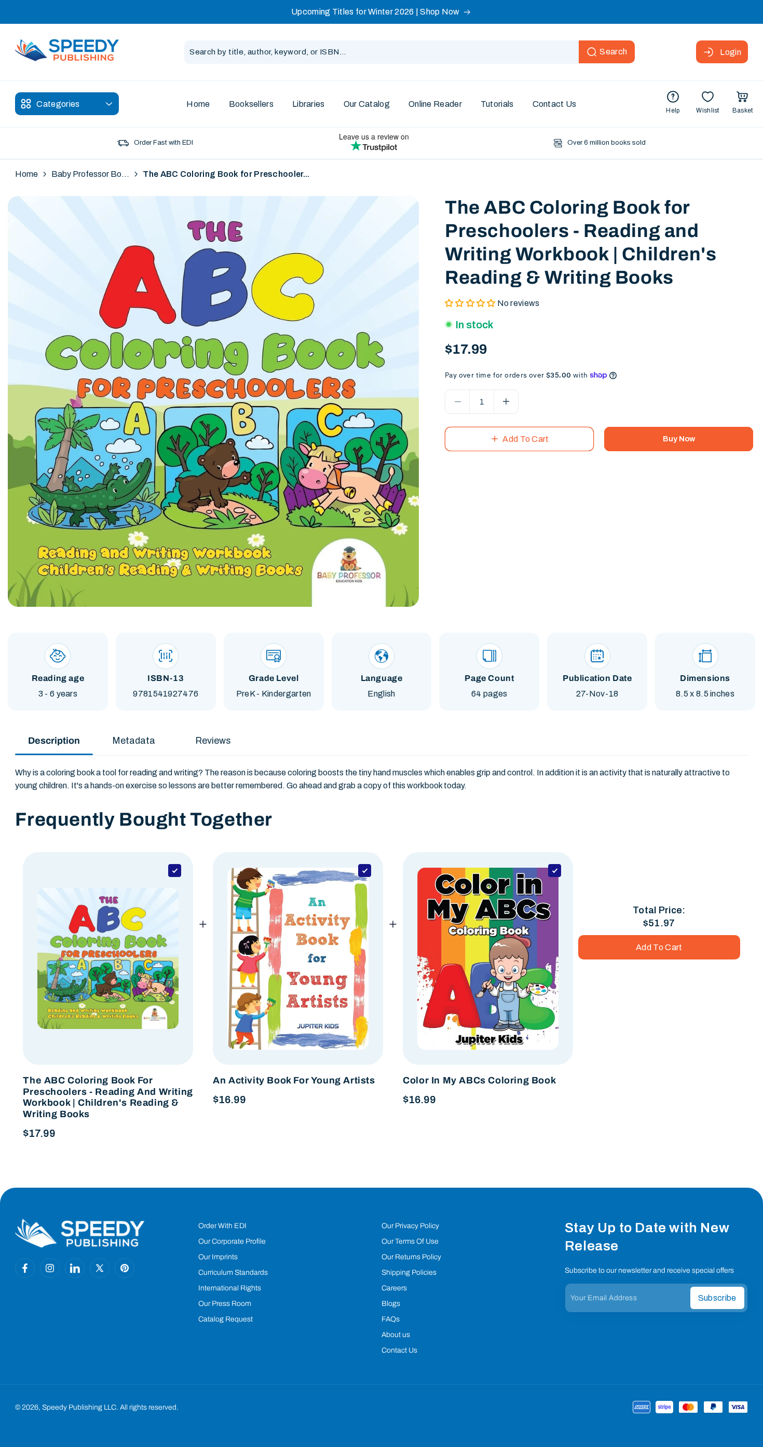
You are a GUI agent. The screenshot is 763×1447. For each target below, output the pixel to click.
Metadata (133, 740)
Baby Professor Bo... (90, 174)
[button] (742, 103)
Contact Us (399, 1350)
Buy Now (679, 439)
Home (26, 174)
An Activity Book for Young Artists (294, 1080)
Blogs (391, 1303)
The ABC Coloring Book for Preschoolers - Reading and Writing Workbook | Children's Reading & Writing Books (108, 1097)
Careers (394, 1288)
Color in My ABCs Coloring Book (479, 1080)
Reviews (213, 740)
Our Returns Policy (411, 1257)
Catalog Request (225, 1319)
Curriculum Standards (233, 1272)
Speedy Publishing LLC (79, 1407)
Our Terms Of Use (410, 1241)
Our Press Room (224, 1303)
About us (396, 1335)
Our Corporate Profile (232, 1241)
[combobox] (409, 52)
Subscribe (717, 1297)
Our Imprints (218, 1257)
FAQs (391, 1319)
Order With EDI (222, 1226)
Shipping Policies (409, 1272)
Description (54, 740)
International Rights (229, 1288)
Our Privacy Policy (410, 1226)
